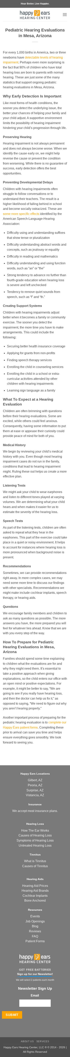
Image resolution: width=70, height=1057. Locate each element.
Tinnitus (35, 854)
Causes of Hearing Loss (35, 835)
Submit (12, 1015)
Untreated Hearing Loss (35, 845)
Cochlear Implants (35, 895)
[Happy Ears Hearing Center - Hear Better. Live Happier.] (35, 14)
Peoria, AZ (35, 785)
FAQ (35, 936)
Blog (35, 926)
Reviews (35, 931)
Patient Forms (35, 941)
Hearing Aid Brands (35, 890)
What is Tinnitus (35, 861)
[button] (64, 14)
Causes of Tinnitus (35, 866)
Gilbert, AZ (35, 780)
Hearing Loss (35, 823)
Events (35, 916)
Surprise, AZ (35, 790)
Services (42, 1041)
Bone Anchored (35, 900)
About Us (27, 1041)
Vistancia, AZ (35, 795)
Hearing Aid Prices (35, 885)
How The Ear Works (35, 830)
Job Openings (35, 921)
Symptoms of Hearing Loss (35, 840)
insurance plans (46, 811)
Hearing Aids (35, 879)
